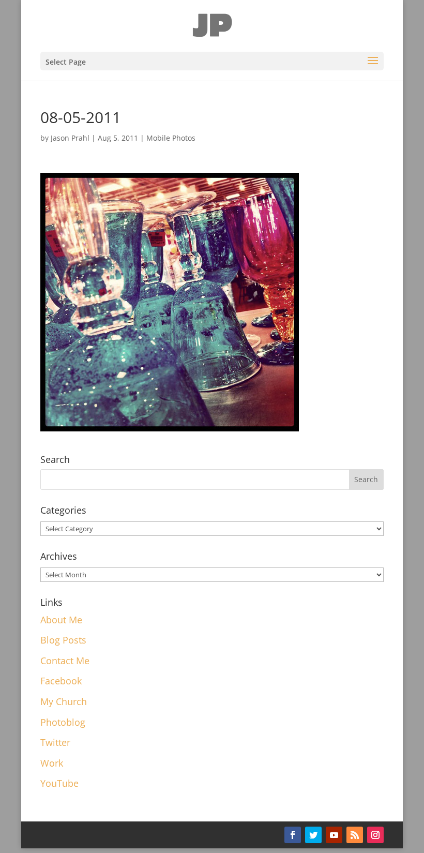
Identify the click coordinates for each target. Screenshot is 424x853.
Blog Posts (63, 640)
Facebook (61, 681)
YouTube (59, 783)
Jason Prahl (70, 138)
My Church (63, 701)
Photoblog (62, 722)
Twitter (55, 742)
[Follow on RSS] (354, 835)
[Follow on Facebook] (292, 835)
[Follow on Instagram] (375, 835)
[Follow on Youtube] (334, 835)
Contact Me (64, 660)
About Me (61, 619)
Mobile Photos (170, 138)
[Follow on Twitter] (313, 835)
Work (51, 763)
